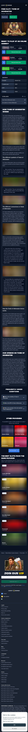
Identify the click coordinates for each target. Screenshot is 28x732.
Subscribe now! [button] (13, 581)
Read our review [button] (13, 48)
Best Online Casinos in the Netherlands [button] (9, 692)
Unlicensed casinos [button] (5, 632)
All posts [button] (3, 648)
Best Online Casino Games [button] (12, 553)
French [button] (2, 655)
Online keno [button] (3, 681)
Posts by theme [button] (4, 650)
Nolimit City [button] (8, 13)
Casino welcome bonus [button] (6, 662)
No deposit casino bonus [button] (6, 666)
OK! (14, 724)
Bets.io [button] (12, 68)
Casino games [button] (4, 643)
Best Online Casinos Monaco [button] (7, 701)
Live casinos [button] (3, 624)
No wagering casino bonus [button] (6, 664)
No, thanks (14, 728)
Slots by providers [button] (5, 641)
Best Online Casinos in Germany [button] (8, 686)
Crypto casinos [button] (4, 628)
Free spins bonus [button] (4, 668)
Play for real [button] (12, 16)
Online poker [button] (4, 677)
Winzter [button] (12, 47)
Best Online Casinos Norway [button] (7, 699)
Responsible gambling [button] (5, 610)
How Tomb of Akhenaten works (8, 99)
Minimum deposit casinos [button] (6, 630)
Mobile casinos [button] (4, 622)
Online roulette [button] (4, 675)
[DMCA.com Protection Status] (14, 600)
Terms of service (8, 586)
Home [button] (2, 553)
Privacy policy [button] (4, 608)
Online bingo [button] (4, 679)
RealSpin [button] (12, 57)
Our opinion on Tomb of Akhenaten (9, 102)
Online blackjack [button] (4, 673)
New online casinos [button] (5, 619)
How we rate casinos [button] (5, 614)
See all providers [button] (13, 450)
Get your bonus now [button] (16, 51)
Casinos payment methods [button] (6, 636)
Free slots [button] (22, 553)
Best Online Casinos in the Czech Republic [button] (10, 688)
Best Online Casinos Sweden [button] (7, 695)
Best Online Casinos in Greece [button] (7, 690)
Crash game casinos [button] (5, 634)
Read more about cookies (8, 721)
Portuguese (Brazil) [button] (5, 657)
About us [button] (3, 612)
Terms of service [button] (4, 606)
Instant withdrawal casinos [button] (6, 626)
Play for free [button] (4, 17)
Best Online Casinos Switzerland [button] (8, 697)
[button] (6, 5)
